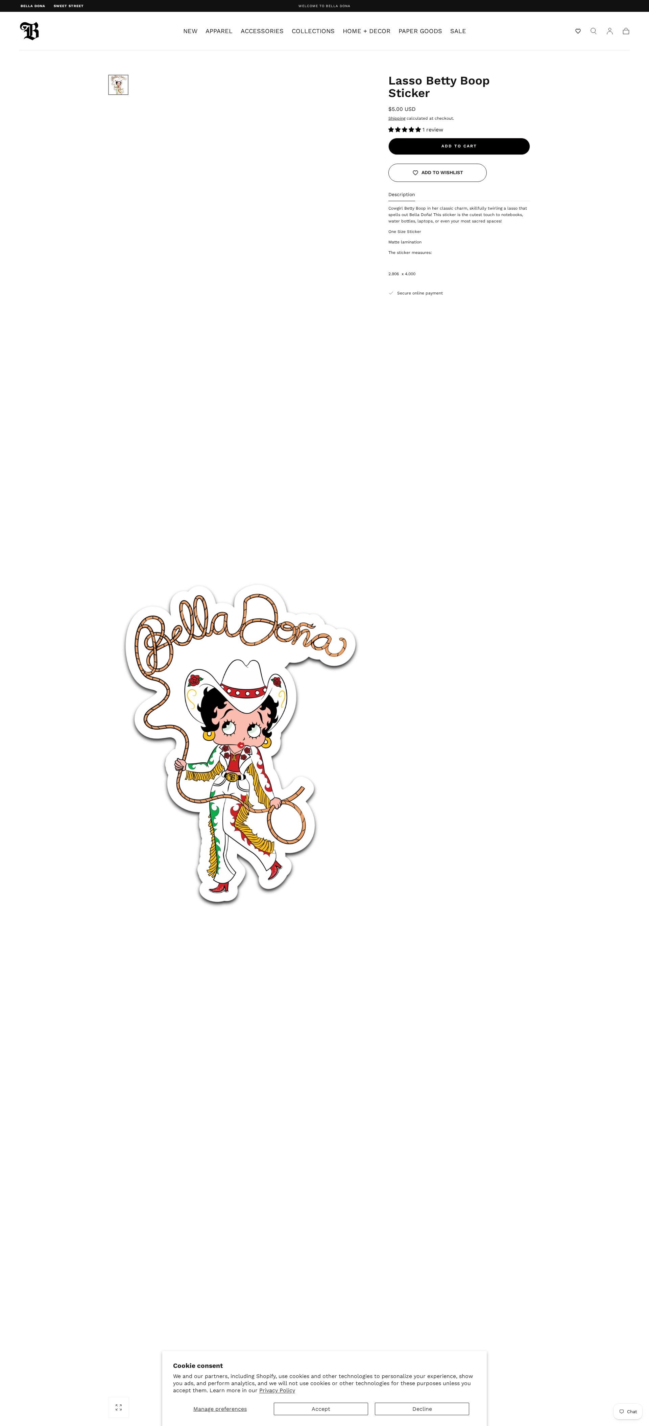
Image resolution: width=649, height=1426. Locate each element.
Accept (321, 1409)
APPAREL (219, 31)
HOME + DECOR (366, 31)
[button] (578, 31)
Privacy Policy (277, 1390)
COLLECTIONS (313, 31)
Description (401, 194)
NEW (190, 31)
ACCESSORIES (262, 31)
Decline (422, 1409)
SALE (458, 31)
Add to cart (459, 146)
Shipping (396, 118)
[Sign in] (610, 31)
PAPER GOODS (420, 31)
